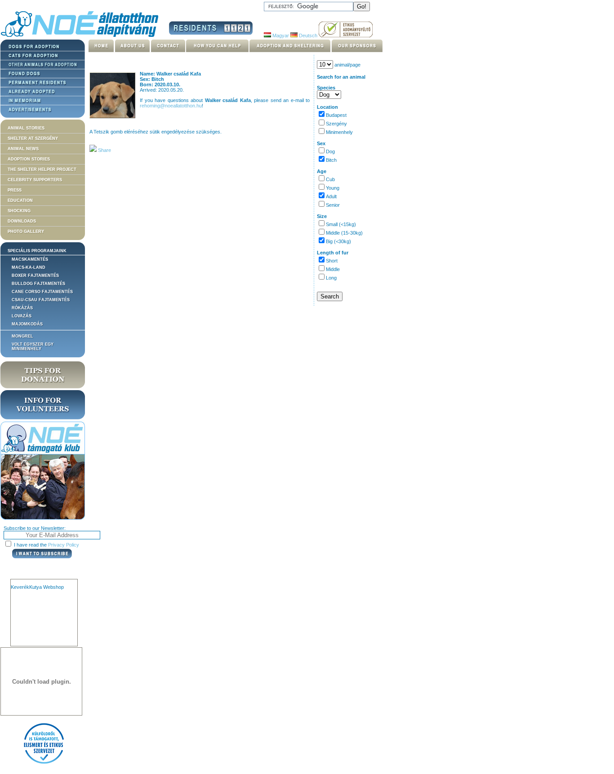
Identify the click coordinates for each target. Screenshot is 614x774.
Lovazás (21, 316)
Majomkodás (27, 324)
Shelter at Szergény (33, 138)
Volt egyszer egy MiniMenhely (32, 346)
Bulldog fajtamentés (38, 283)
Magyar (280, 35)
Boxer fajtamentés (35, 275)
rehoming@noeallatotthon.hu (171, 105)
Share (104, 150)
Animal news (23, 149)
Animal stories (26, 128)
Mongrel (22, 336)
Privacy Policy (63, 544)
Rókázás (22, 308)
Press (15, 190)
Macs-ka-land (28, 267)
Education (20, 200)
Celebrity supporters (35, 180)
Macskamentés (30, 259)
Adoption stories (29, 159)
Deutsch (307, 35)
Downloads (22, 221)
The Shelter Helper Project (42, 169)
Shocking (19, 211)
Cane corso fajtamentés (42, 291)
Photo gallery (26, 231)
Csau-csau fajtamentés (41, 300)
